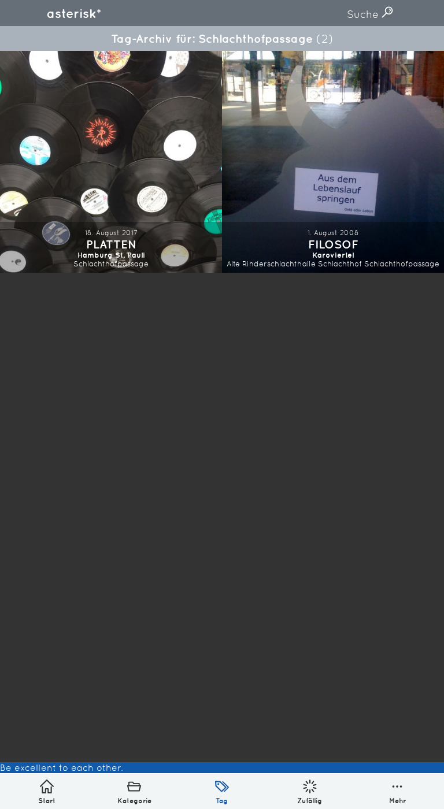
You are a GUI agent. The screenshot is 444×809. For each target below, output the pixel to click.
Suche (364, 14)
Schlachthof (340, 263)
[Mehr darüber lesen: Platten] (111, 162)
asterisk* (74, 13)
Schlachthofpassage (111, 263)
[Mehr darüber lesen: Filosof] (333, 162)
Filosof (333, 244)
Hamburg (95, 255)
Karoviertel (333, 255)
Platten (111, 244)
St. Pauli (130, 255)
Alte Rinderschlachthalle (271, 263)
